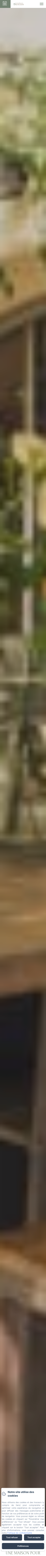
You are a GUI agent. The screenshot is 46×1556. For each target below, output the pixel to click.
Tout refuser (12, 1537)
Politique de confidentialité (19, 1533)
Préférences (23, 1546)
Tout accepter (34, 1537)
